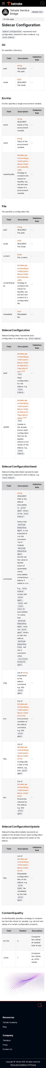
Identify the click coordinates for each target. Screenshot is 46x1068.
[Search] (42, 3)
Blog (4, 1027)
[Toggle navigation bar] (3, 3)
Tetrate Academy (10, 1022)
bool (19, 311)
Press (5, 1045)
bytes (19, 254)
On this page (8, 19)
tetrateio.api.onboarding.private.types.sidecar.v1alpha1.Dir (23, 790)
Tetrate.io (7, 1040)
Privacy (33, 1065)
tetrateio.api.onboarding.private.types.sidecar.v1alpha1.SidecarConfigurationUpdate (23, 409)
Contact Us (7, 1049)
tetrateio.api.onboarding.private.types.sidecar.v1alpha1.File (23, 753)
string (19, 65)
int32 (19, 79)
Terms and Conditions (18, 1065)
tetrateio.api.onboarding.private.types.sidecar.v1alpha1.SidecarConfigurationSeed (23, 363)
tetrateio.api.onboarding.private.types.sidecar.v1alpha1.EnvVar (23, 710)
